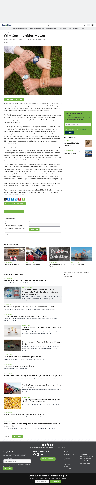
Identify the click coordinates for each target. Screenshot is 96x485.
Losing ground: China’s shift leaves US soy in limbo (42, 343)
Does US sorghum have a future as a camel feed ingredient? (72, 143)
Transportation (69, 150)
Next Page (17, 436)
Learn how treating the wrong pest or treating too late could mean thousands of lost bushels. (40, 405)
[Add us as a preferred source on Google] (23, 199)
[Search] (88, 25)
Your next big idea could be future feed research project (29, 307)
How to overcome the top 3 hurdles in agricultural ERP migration (33, 376)
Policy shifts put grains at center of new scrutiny (25, 316)
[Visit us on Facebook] (34, 454)
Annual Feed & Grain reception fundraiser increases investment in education (32, 425)
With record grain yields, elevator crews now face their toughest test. (25, 359)
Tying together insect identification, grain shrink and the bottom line (41, 401)
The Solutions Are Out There (57, 265)
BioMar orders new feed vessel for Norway (72, 152)
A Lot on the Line (77, 264)
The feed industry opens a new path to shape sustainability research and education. (29, 309)
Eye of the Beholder (33, 264)
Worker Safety (8, 354)
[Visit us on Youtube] (42, 454)
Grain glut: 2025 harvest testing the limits (22, 357)
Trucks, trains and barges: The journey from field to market (41, 386)
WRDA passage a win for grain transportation (24, 414)
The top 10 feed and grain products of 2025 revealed (41, 328)
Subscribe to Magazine (14, 99)
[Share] (8, 199)
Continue (55, 481)
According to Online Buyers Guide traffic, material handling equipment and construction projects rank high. (40, 332)
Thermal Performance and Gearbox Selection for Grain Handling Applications (40, 291)
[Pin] (19, 199)
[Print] (5, 199)
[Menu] (92, 25)
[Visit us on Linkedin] (38, 454)
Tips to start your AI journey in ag (19, 366)
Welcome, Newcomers (12, 264)
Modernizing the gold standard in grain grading (25, 280)
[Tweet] (16, 199)
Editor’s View (13, 32)
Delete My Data (48, 459)
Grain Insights (68, 140)
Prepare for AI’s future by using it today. (16, 368)
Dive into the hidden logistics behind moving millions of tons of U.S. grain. (41, 390)
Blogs (6, 32)
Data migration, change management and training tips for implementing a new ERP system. (32, 378)
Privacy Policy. (83, 129)
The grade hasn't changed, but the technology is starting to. (22, 282)
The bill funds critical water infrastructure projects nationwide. (23, 416)
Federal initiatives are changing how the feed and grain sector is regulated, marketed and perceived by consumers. (31, 319)
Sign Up (69, 132)
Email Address (33, 222)
